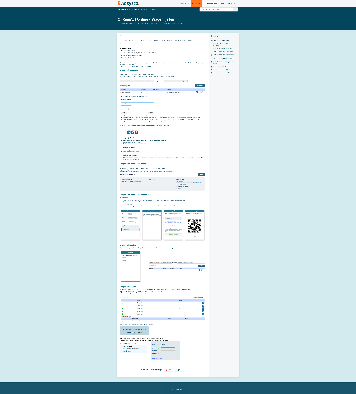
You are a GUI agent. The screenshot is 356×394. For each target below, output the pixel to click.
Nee (169, 370)
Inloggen (223, 4)
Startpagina (185, 4)
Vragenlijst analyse (128, 59)
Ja (179, 370)
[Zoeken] (235, 9)
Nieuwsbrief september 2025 (221, 73)
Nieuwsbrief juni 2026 (219, 67)
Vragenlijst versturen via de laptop (132, 54)
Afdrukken (216, 36)
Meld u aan (231, 4)
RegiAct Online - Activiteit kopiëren (223, 55)
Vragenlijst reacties (128, 57)
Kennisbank (196, 4)
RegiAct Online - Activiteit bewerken (223, 51)
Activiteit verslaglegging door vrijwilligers (221, 44)
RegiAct (154, 9)
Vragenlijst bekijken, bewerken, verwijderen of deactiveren (139, 52)
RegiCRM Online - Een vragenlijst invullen (223, 63)
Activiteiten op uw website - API (222, 48)
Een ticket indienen (210, 4)
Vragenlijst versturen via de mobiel (132, 55)
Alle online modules (146, 9)
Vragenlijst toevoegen (129, 50)
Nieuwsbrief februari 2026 (221, 70)
